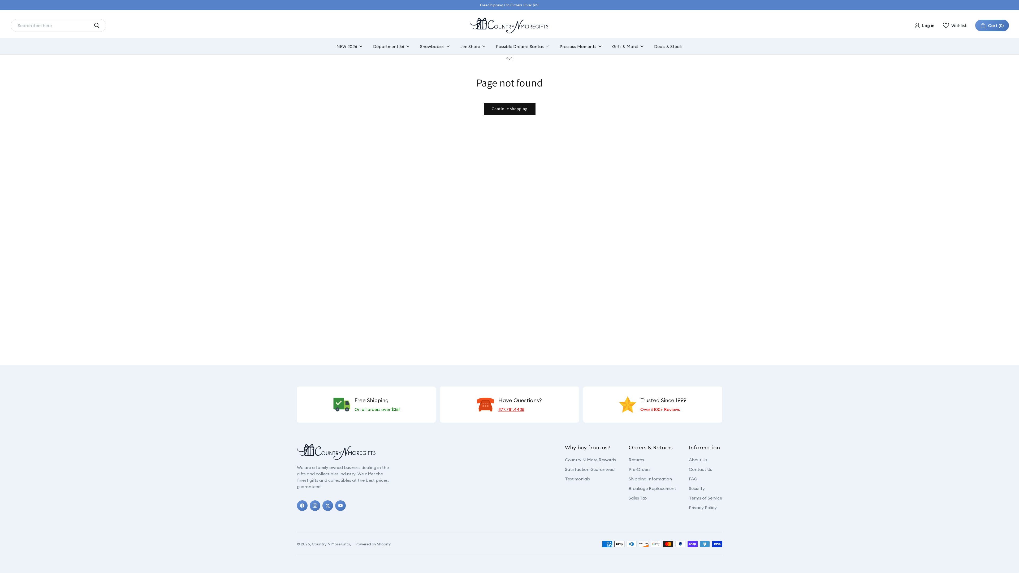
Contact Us (700, 469)
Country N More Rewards (590, 459)
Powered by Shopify (373, 544)
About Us (698, 459)
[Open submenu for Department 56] (407, 46)
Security (697, 488)
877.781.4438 (511, 409)
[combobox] (54, 25)
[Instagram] (315, 505)
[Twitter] (327, 505)
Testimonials (577, 478)
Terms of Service (705, 498)
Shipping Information (650, 478)
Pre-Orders (639, 469)
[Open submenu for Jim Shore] (483, 46)
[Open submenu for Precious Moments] (600, 46)
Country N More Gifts (331, 544)
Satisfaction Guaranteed (590, 469)
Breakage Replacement (652, 488)
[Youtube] (340, 505)
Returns (636, 459)
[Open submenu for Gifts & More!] (642, 46)
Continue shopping (510, 108)
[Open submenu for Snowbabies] (448, 46)
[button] (992, 25)
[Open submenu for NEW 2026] (360, 46)
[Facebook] (302, 505)
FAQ (693, 478)
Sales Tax (638, 498)
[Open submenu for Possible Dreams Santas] (547, 46)
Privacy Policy (703, 507)
